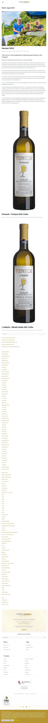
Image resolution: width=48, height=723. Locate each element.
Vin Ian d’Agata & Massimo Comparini (10, 532)
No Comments (39, 217)
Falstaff (3, 517)
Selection (4, 530)
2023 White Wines (32, 217)
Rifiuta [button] (12, 720)
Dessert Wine (5, 479)
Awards (3, 528)
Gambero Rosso (5, 556)
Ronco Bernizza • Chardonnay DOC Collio (10, 346)
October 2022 (5, 376)
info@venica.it (20, 623)
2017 (3, 508)
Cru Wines (4, 490)
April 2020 (4, 411)
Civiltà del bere (5, 514)
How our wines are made (7, 492)
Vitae (3, 545)
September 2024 (5, 363)
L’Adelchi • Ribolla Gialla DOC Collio (17, 327)
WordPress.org (5, 604)
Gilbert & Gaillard (5, 521)
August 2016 (4, 460)
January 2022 (4, 394)
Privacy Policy (27, 693)
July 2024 (4, 367)
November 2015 (5, 467)
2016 (3, 505)
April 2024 (4, 369)
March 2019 (4, 433)
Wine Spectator (5, 536)
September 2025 (5, 356)
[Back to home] (24, 2)
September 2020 (5, 405)
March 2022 (4, 389)
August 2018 (4, 447)
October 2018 (5, 442)
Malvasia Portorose (6, 567)
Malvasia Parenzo (5, 565)
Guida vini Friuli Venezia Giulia (8, 523)
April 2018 (4, 451)
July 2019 (4, 425)
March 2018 (4, 453)
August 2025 (4, 358)
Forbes (3, 519)
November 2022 (5, 374)
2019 (3, 512)
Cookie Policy (33, 693)
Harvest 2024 (8, 48)
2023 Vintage (25, 217)
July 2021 (4, 396)
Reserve (3, 483)
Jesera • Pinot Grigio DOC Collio (8, 338)
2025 (3, 590)
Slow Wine (4, 543)
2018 (3, 510)
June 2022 (4, 383)
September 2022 (5, 378)
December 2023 (5, 371)
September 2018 (5, 445)
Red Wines (4, 486)
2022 (3, 499)
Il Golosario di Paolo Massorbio (8, 525)
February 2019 (5, 436)
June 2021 (4, 398)
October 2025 (5, 354)
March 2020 (4, 414)
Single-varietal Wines (6, 474)
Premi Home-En (5, 481)
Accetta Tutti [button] (17, 720)
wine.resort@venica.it (26, 623)
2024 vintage (4, 592)
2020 (3, 494)
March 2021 (4, 402)
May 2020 (4, 409)
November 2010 (5, 469)
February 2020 (5, 416)
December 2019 (5, 418)
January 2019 (4, 438)
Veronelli (4, 548)
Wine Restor (8, 51)
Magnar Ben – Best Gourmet (8, 563)
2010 (3, 503)
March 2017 (4, 458)
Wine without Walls (6, 572)
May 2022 (4, 385)
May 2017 (4, 456)
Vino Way (4, 570)
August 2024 (4, 365)
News (25, 51)
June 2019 (4, 427)
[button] (3, 2)
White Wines (4, 472)
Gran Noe (4, 559)
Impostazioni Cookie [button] (5, 720)
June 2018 (4, 449)
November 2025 (5, 351)
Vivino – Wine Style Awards (8, 534)
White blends (5, 488)
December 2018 (5, 440)
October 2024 (5, 360)
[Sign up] (44, 637)
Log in (3, 597)
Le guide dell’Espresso (6, 541)
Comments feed (5, 602)
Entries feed (4, 600)
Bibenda (3, 552)
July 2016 (4, 462)
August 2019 (4, 422)
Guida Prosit (4, 574)
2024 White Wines (6, 594)
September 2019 (5, 420)
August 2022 (4, 380)
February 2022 (5, 391)
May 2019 (4, 429)
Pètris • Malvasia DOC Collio (8, 344)
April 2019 (4, 431)
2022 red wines (5, 579)
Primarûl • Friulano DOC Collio (15, 214)
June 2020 (4, 407)
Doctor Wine (4, 554)
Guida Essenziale (5, 561)
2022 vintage (4, 576)
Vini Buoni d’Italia (5, 550)
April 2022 (4, 387)
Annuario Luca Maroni (6, 539)
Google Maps (24, 629)
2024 (27, 51)
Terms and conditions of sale (19, 693)
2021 (3, 497)
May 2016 (4, 464)
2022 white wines (5, 581)
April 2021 (4, 400)
